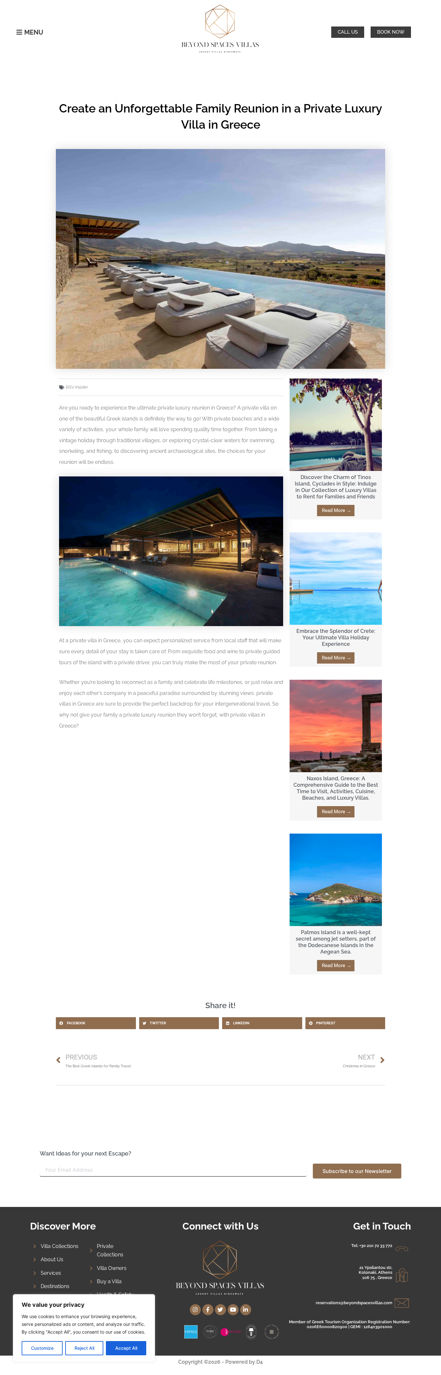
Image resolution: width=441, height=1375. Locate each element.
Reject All (84, 1348)
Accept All (126, 1348)
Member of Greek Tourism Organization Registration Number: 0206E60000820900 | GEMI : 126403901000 (349, 1324)
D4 (259, 1362)
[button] (96, 1023)
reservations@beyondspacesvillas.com (354, 1302)
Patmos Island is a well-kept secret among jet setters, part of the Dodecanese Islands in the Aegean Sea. (336, 942)
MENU (33, 32)
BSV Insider (77, 387)
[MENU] (19, 32)
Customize (42, 1348)
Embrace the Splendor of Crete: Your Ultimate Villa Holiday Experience (335, 637)
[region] (84, 1328)
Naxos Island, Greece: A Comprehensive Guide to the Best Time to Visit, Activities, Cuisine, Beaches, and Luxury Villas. (335, 788)
